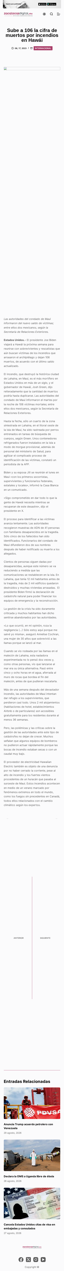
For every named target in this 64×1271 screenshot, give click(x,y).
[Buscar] (51, 14)
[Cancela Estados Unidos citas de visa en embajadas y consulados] (32, 1203)
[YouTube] (43, 1259)
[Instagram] (35, 1259)
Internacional (43, 48)
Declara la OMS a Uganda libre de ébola (29, 1176)
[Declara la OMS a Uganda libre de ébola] (32, 1155)
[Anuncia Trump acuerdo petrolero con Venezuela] (32, 1103)
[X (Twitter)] (28, 1259)
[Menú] (58, 14)
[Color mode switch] (44, 14)
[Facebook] (21, 1259)
